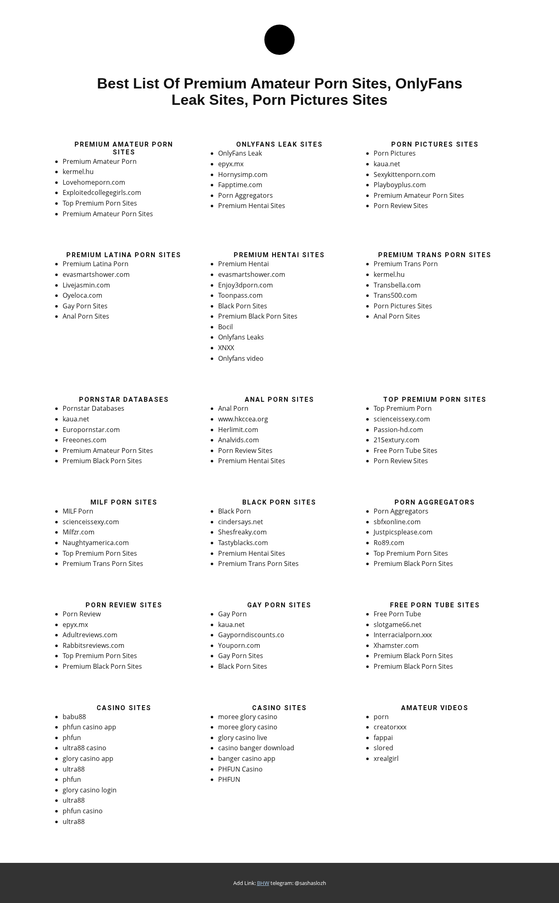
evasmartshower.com (96, 274)
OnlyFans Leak (240, 153)
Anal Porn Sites (86, 316)
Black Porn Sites (242, 305)
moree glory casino (247, 716)
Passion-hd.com (398, 429)
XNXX (226, 347)
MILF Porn (78, 511)
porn (381, 716)
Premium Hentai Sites (251, 205)
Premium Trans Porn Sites (103, 563)
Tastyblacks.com (243, 542)
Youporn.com (239, 645)
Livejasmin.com (86, 285)
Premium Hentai (243, 263)
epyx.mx (230, 163)
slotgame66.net (398, 624)
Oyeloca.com (82, 295)
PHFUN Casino (240, 769)
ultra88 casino (84, 747)
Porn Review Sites (401, 205)
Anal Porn (233, 408)
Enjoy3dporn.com (245, 285)
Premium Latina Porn (95, 263)
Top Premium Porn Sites (100, 203)
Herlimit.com (238, 429)
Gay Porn (232, 613)
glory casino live (242, 737)
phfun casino (83, 810)
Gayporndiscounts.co (251, 634)
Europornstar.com (91, 429)
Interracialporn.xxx (403, 634)
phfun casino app (89, 726)
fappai (383, 737)
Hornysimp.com (243, 174)
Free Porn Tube (397, 613)
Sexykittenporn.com (404, 174)
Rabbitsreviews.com (93, 645)
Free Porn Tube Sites (405, 450)
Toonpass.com (240, 295)
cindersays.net (240, 521)
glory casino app (88, 758)
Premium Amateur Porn (100, 161)
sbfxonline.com (397, 521)
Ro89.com (389, 542)
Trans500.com (395, 295)
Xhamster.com (396, 645)
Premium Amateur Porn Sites (108, 213)
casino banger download (256, 747)
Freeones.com (84, 439)
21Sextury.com (396, 439)
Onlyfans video (241, 358)
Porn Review (82, 613)
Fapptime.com (240, 184)
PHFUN (229, 779)
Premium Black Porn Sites (258, 316)
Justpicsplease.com (403, 531)
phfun (72, 737)
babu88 (74, 716)
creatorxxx (390, 726)
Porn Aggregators (245, 195)
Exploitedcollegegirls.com (102, 192)
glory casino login (90, 789)
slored (383, 747)
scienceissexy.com (402, 418)
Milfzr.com (79, 531)
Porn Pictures (395, 153)
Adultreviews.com (90, 634)
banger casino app (246, 758)
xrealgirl (386, 758)
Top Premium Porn (403, 408)
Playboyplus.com (400, 184)
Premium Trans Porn (406, 263)
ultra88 (74, 769)
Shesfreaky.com (242, 531)
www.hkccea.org (243, 418)
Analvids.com (238, 439)
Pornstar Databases (93, 408)
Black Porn (234, 511)
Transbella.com (397, 285)
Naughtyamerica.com (96, 542)
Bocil (225, 326)
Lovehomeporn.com (94, 182)
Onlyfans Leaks (241, 337)
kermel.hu (78, 171)
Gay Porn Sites (85, 305)
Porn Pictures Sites (403, 305)
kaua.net (387, 163)
